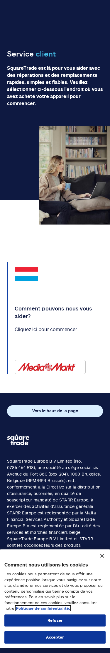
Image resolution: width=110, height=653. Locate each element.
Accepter (55, 637)
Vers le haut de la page (55, 410)
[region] (55, 598)
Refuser (55, 620)
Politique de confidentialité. (43, 608)
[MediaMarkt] (50, 367)
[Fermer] (102, 555)
